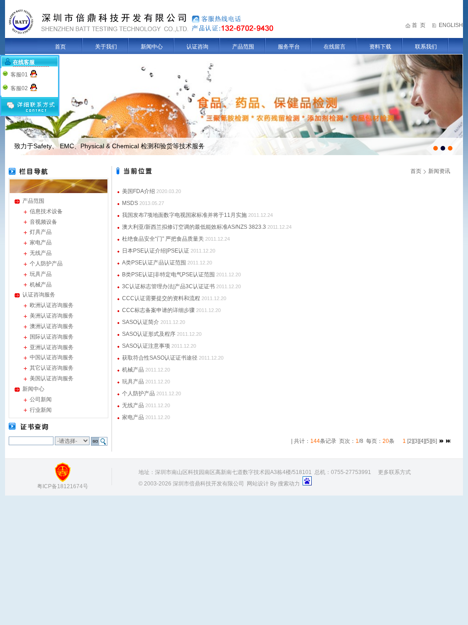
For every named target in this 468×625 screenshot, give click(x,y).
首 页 (418, 25)
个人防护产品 (46, 263)
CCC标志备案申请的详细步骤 (158, 310)
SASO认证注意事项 (146, 346)
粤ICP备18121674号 (62, 486)
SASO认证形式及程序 (149, 334)
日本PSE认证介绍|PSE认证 (155, 251)
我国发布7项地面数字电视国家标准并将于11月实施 (184, 215)
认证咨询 (197, 46)
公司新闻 (41, 399)
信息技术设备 (46, 211)
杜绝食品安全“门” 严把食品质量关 (163, 239)
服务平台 (289, 46)
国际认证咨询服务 (52, 337)
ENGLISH (451, 25)
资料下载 (380, 46)
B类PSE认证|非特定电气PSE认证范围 (168, 274)
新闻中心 (152, 46)
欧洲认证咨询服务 (52, 305)
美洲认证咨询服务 (52, 315)
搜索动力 (289, 483)
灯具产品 (41, 232)
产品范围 (243, 46)
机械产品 (41, 284)
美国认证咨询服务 (52, 378)
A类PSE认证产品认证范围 (154, 262)
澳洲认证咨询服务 (52, 326)
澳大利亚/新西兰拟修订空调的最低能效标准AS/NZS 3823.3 (194, 227)
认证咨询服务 (38, 294)
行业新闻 (41, 410)
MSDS (130, 203)
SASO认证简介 (140, 322)
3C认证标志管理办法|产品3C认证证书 (168, 286)
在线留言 (335, 46)
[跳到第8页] (441, 441)
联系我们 (426, 46)
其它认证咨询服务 (52, 368)
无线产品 (41, 253)
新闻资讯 (439, 171)
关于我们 (106, 46)
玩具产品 (41, 274)
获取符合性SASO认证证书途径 (159, 358)
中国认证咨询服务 (52, 357)
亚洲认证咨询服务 (52, 347)
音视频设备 (43, 222)
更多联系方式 (394, 472)
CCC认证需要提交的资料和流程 (161, 298)
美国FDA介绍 (138, 191)
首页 (60, 46)
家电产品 (41, 242)
